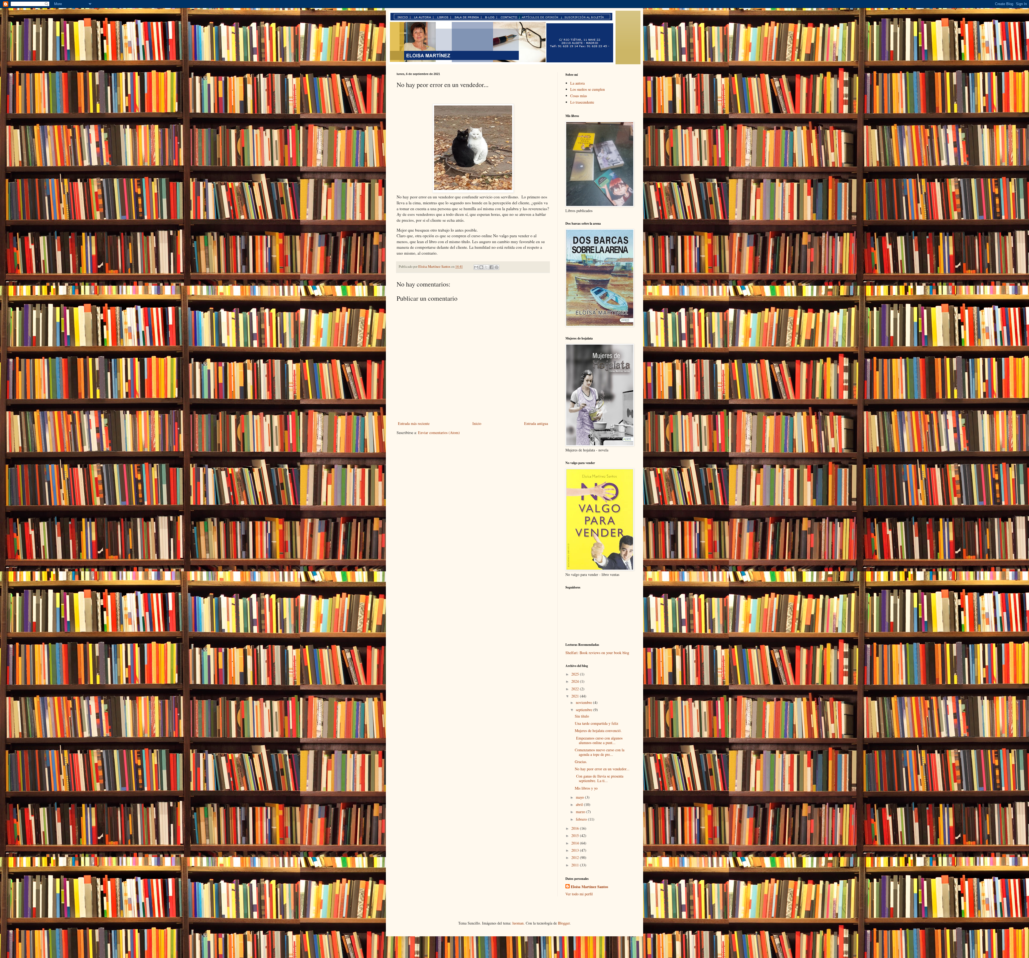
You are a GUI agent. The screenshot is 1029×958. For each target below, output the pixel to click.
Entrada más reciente (414, 423)
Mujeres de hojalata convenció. (598, 730)
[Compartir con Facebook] (491, 267)
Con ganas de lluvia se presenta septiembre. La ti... (599, 778)
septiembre (584, 709)
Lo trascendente (582, 102)
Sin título (582, 716)
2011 (575, 865)
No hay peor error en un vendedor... (602, 768)
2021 (575, 696)
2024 (575, 681)
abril (580, 804)
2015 (575, 835)
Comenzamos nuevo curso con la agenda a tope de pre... (599, 752)
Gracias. (581, 761)
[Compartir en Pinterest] (496, 267)
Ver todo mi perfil (579, 893)
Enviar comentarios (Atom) (439, 432)
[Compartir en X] (486, 267)
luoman (518, 923)
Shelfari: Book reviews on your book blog (597, 652)
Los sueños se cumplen (587, 89)
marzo (581, 811)
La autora (577, 83)
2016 (575, 828)
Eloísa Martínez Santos (589, 886)
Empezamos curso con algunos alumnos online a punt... (598, 740)
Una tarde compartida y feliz (596, 723)
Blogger (564, 923)
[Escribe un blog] (481, 267)
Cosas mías (578, 95)
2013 (575, 850)
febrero (582, 819)
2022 (575, 688)
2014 (575, 843)
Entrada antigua (536, 423)
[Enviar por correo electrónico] (476, 267)
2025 (575, 674)
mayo (580, 797)
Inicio (476, 423)
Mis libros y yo (586, 788)
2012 (575, 857)
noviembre (584, 702)
